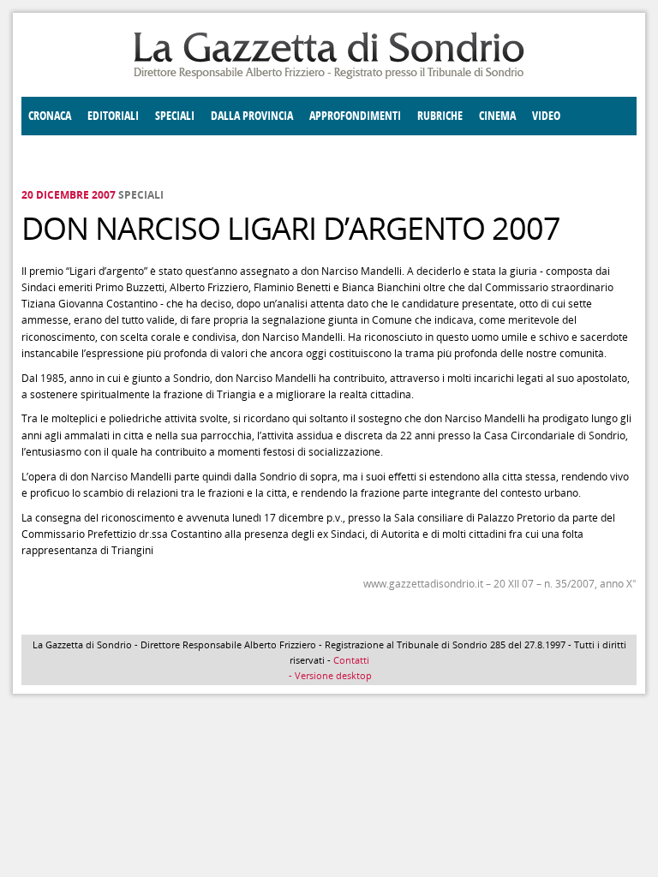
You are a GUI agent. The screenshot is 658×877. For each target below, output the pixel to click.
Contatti (351, 659)
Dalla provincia (252, 116)
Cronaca (49, 116)
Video (546, 116)
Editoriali (113, 116)
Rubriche (440, 116)
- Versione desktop (329, 675)
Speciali (174, 116)
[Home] (329, 76)
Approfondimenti (355, 116)
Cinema (497, 116)
